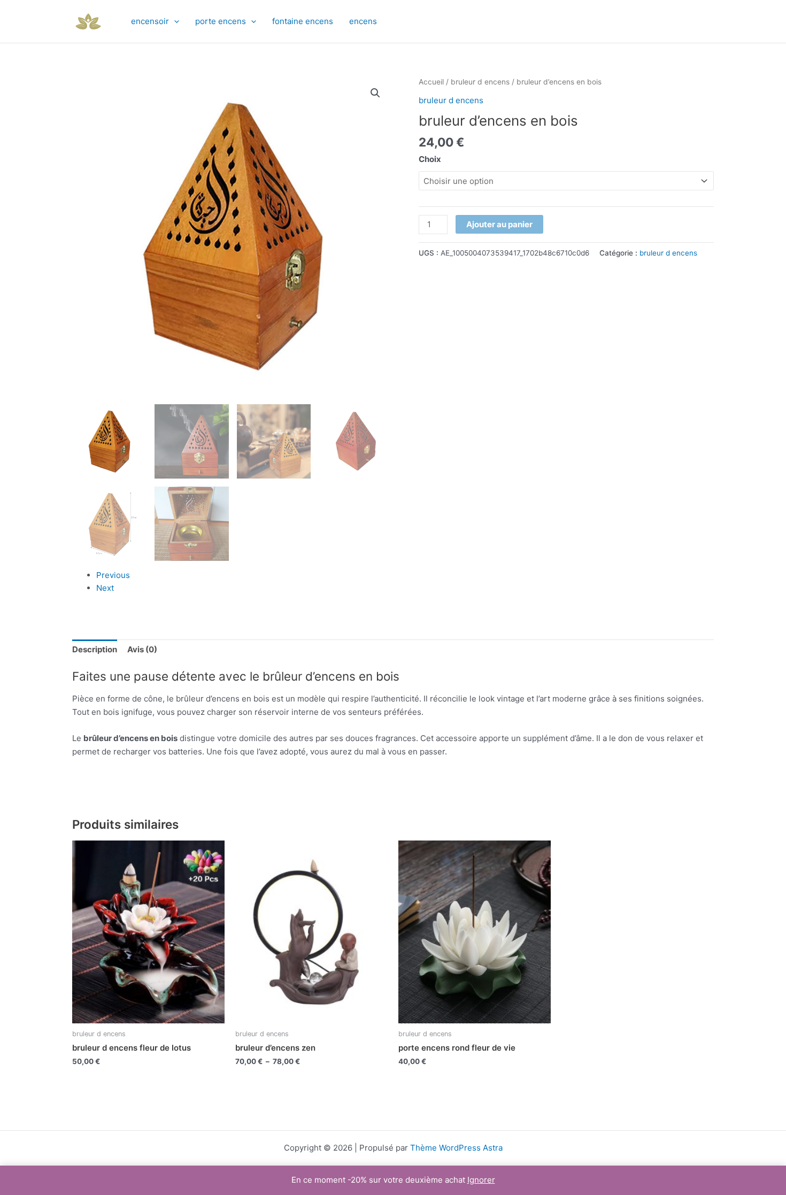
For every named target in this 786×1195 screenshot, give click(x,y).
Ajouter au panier (499, 224)
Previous (113, 575)
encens (363, 21)
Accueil (431, 82)
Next (105, 588)
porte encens (220, 21)
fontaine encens (302, 21)
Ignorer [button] (481, 1180)
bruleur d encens (480, 82)
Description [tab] (94, 649)
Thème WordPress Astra (456, 1148)
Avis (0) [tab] (142, 649)
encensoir (150, 21)
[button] (174, 21)
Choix (430, 159)
